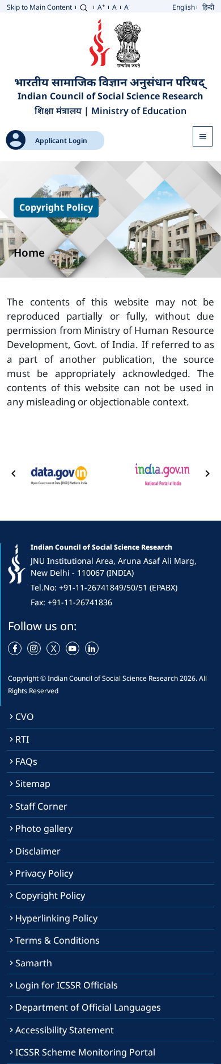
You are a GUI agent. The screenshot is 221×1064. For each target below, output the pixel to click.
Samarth (33, 963)
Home (29, 252)
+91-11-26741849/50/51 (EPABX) (118, 587)
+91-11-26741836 (80, 602)
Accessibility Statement (64, 1030)
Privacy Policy (44, 873)
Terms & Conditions (57, 940)
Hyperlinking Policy (56, 918)
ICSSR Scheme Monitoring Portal (85, 1052)
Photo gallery (44, 828)
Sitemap (32, 783)
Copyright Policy (50, 895)
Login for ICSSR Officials (66, 985)
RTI (22, 739)
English (183, 7)
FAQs (26, 761)
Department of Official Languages (88, 1007)
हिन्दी (208, 7)
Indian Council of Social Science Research (110, 96)
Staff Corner (41, 806)
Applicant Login (61, 140)
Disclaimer (38, 851)
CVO (24, 716)
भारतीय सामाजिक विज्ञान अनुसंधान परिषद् (110, 82)
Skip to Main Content (39, 7)
